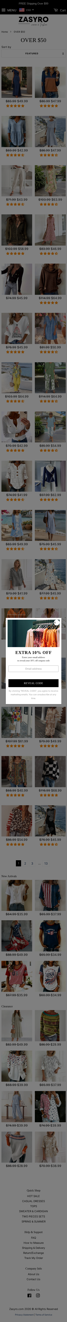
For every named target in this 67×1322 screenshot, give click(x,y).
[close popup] (56, 622)
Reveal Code (33, 683)
